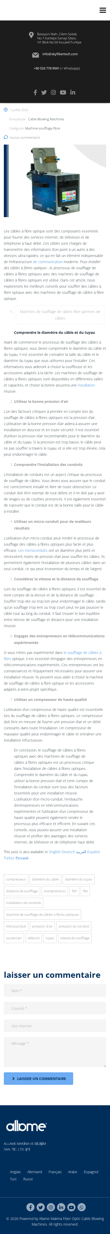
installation (86, 385)
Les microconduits (33, 550)
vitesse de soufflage (75, 938)
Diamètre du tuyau (78, 879)
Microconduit (16, 926)
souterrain (14, 938)
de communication (48, 261)
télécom (34, 938)
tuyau (50, 938)
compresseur (16, 879)
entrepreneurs (55, 891)
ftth (74, 891)
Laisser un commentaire (41, 1078)
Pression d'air (42, 926)
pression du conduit (74, 926)
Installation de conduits (23, 902)
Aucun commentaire (25, 137)
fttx (85, 891)
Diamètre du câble (45, 879)
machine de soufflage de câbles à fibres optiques (42, 914)
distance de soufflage (22, 891)
